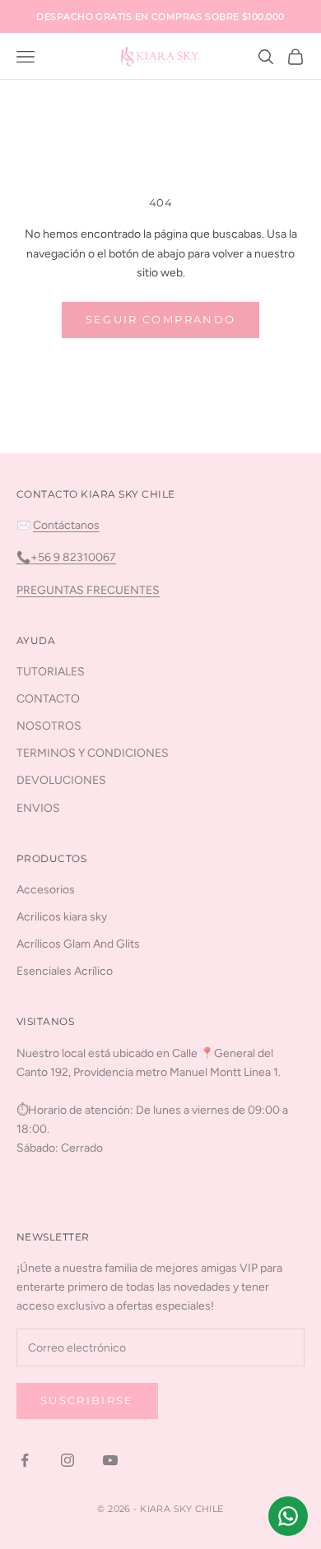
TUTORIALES (50, 672)
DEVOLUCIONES (61, 780)
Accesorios (45, 890)
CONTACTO (48, 699)
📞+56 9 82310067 (66, 557)
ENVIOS (38, 808)
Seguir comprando (160, 319)
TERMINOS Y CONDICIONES (92, 753)
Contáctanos (66, 525)
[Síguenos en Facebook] (24, 1460)
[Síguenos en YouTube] (110, 1460)
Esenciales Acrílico (64, 971)
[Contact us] (288, 1516)
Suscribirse (87, 1400)
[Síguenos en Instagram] (67, 1460)
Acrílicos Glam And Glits (78, 944)
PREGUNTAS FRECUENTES (88, 590)
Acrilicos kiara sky (61, 917)
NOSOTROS (48, 726)
